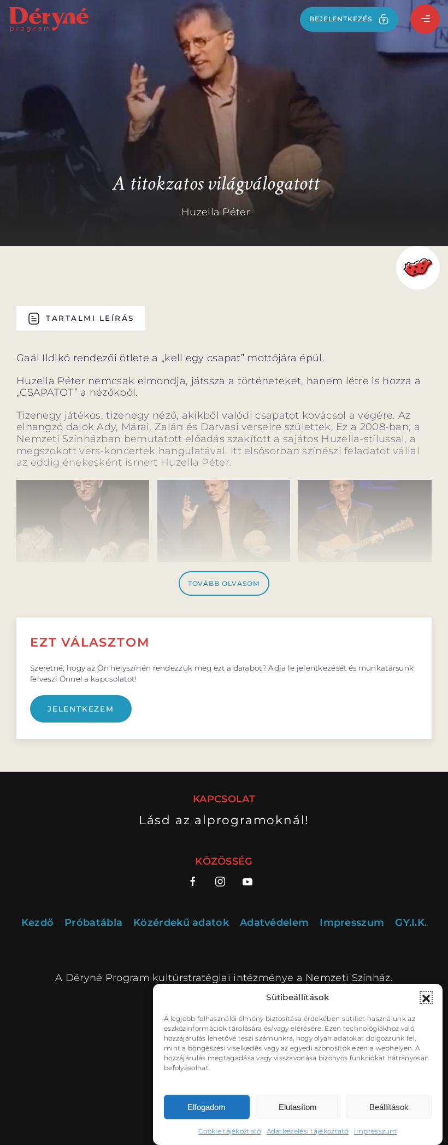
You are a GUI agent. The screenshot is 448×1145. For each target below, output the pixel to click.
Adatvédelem (274, 923)
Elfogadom (206, 1107)
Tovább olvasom (224, 583)
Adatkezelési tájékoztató (308, 1131)
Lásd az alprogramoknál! (224, 820)
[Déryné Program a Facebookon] (197, 881)
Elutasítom (298, 1107)
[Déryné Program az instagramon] (220, 881)
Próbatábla (93, 923)
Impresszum (375, 1131)
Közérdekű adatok (181, 923)
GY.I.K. (411, 923)
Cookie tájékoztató (229, 1131)
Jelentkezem (81, 708)
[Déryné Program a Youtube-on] (247, 881)
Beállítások (389, 1107)
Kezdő (37, 923)
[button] (426, 997)
